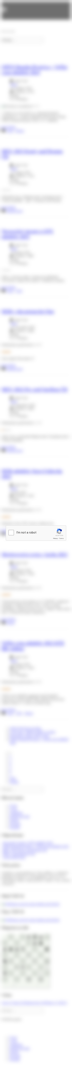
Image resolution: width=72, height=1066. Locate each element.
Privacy (55, 538)
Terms (61, 538)
